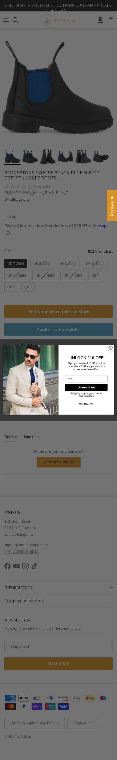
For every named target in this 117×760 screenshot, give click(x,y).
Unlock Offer (86, 387)
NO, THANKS (86, 404)
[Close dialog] (110, 348)
